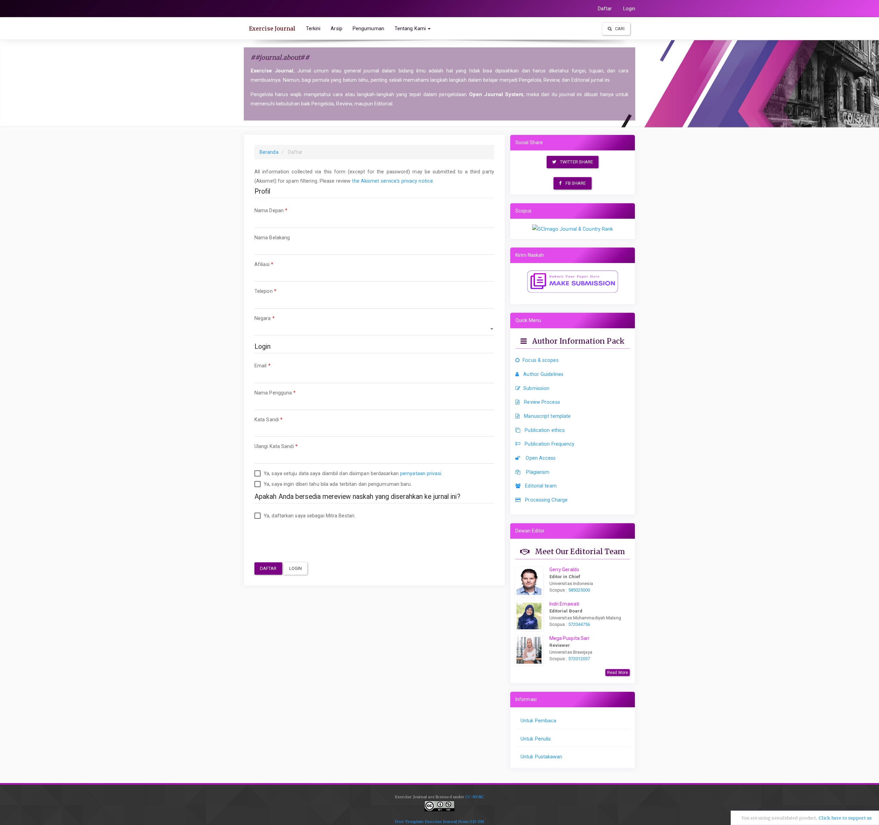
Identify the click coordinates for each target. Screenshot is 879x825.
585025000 (578, 590)
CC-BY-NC (474, 796)
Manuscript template (547, 416)
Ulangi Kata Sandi (288, 446)
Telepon (277, 291)
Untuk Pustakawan (541, 756)
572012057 (579, 658)
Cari (619, 28)
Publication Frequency (549, 444)
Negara (276, 318)
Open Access (540, 458)
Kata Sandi (280, 419)
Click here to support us (845, 818)
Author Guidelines (543, 374)
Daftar (605, 8)
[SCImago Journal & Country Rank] (572, 228)
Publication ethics (545, 430)
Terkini (313, 28)
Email (274, 365)
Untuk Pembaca (538, 720)
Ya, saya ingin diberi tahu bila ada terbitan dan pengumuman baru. (337, 484)
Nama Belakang (284, 237)
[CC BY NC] (439, 808)
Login (629, 8)
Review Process (542, 402)
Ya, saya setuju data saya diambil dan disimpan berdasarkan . (352, 473)
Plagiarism (537, 472)
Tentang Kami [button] (411, 28)
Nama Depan (283, 210)
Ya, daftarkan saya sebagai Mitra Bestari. (308, 515)
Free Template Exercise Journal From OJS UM (439, 821)
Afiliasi (276, 264)
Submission (536, 388)
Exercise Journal (272, 28)
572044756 (578, 624)
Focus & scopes (540, 360)
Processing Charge (546, 500)
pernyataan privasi (420, 473)
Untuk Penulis (536, 739)
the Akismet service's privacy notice (392, 181)
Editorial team (540, 486)
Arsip (336, 28)
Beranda (269, 152)
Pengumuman (368, 28)
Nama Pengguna (287, 393)
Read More (617, 672)
